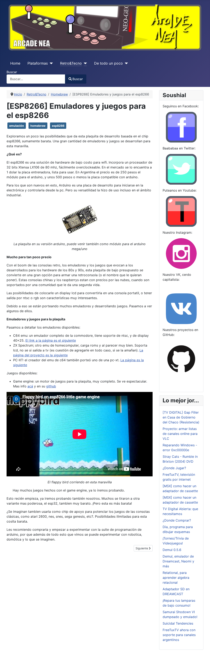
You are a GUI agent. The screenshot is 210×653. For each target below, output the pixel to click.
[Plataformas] (50, 63)
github (51, 386)
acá (30, 386)
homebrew (38, 125)
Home (15, 63)
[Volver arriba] (203, 645)
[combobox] (36, 79)
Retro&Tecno (71, 63)
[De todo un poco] (125, 63)
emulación (16, 125)
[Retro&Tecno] (84, 63)
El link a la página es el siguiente (50, 340)
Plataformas (37, 63)
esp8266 (58, 125)
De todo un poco (108, 63)
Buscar (12, 72)
